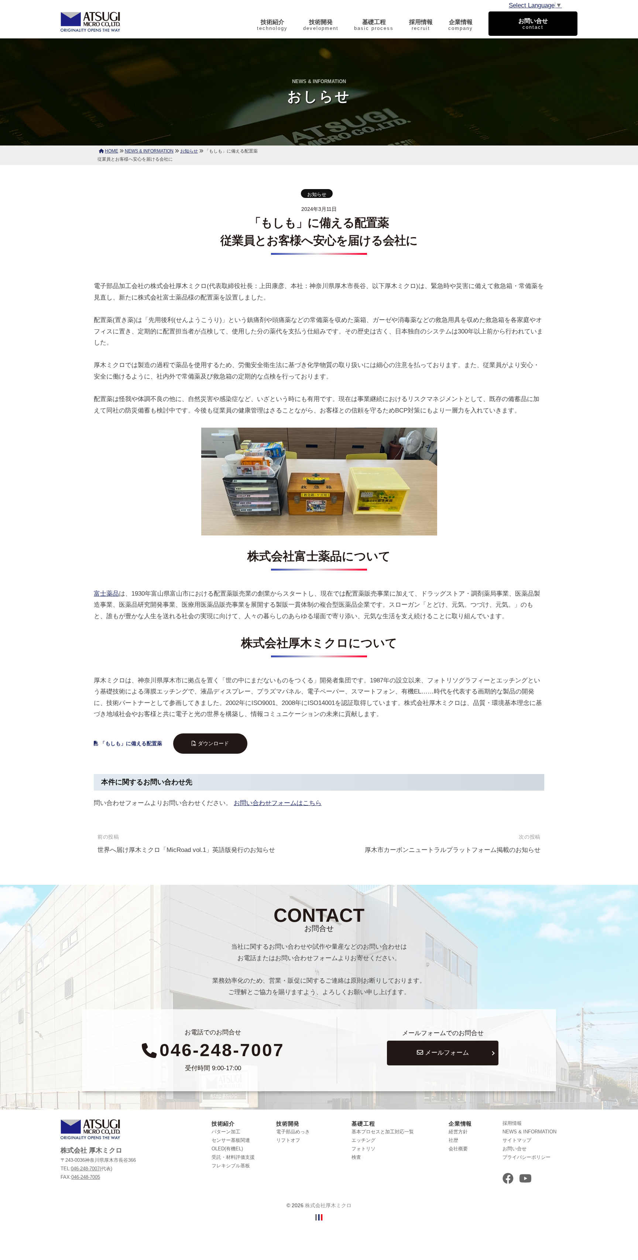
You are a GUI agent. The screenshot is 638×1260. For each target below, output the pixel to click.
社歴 (453, 1140)
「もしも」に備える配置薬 (131, 743)
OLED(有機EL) (227, 1148)
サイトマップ (516, 1140)
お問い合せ (514, 1148)
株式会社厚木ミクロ (328, 1205)
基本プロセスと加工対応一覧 (382, 1131)
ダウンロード (213, 743)
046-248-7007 (222, 1050)
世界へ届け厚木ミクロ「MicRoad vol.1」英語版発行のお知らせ (186, 849)
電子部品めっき (293, 1131)
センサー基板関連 (231, 1140)
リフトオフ (288, 1140)
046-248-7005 (85, 1177)
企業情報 (460, 25)
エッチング (363, 1140)
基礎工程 (374, 25)
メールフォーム (446, 1052)
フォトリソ (363, 1148)
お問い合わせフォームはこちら (278, 803)
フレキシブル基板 (231, 1165)
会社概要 (458, 1148)
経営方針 (458, 1131)
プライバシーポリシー (526, 1157)
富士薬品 (106, 593)
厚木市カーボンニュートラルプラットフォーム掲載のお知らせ (453, 849)
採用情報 (421, 24)
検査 (356, 1157)
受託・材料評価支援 (233, 1157)
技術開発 (321, 25)
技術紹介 (272, 25)
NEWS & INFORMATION (529, 1131)
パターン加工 (226, 1131)
